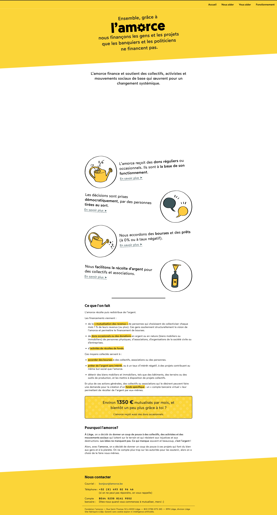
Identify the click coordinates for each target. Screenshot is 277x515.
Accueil (212, 4)
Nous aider (227, 4)
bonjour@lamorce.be (111, 483)
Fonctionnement (265, 4)
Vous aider (245, 4)
